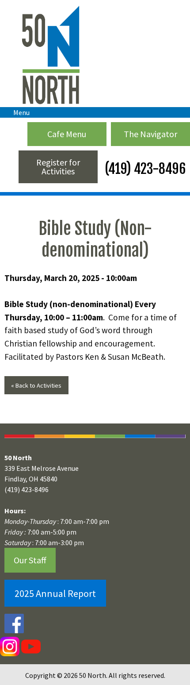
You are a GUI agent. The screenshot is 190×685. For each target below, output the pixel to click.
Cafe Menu (66, 133)
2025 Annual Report (55, 593)
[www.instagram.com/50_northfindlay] (9, 646)
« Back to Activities (36, 385)
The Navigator (150, 133)
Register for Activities (58, 167)
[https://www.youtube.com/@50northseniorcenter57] (30, 646)
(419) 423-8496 (144, 169)
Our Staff (30, 560)
